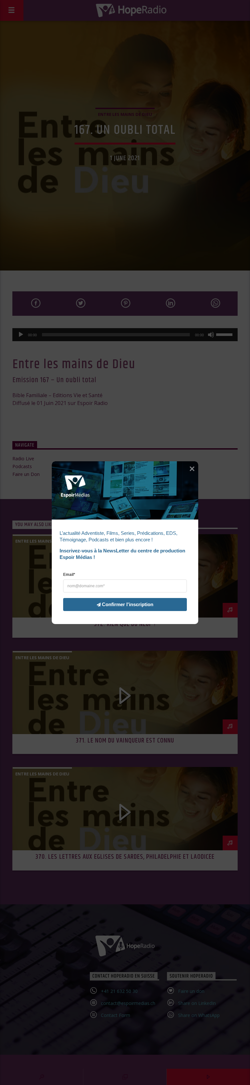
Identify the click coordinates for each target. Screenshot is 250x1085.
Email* (69, 574)
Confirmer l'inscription (127, 604)
